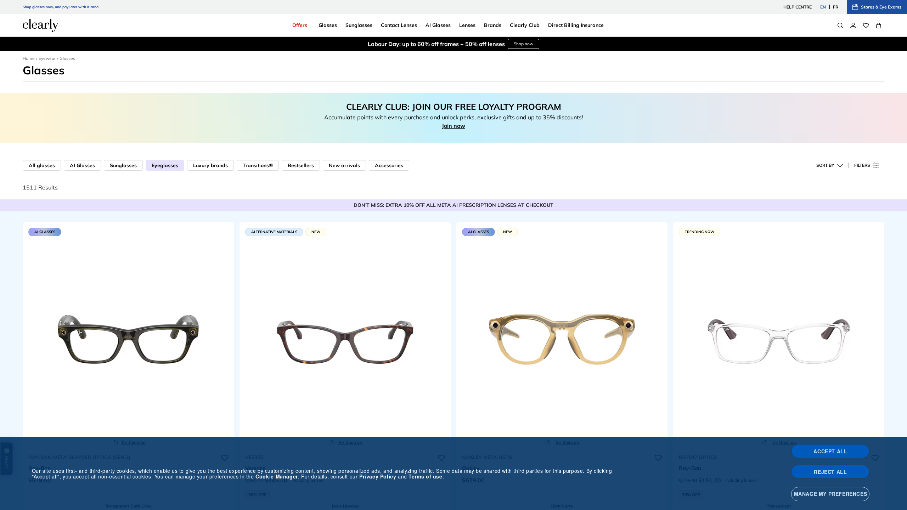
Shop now (523, 43)
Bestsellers (301, 165)
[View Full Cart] (878, 25)
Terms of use (425, 476)
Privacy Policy (377, 476)
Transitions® (258, 165)
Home (29, 58)
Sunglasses (123, 165)
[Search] (840, 25)
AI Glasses (82, 165)
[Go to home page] (40, 25)
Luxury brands (210, 165)
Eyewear (47, 58)
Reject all (830, 471)
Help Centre (797, 7)
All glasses (42, 165)
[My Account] (853, 25)
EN (823, 7)
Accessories (389, 165)
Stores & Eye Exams (881, 7)
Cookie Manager (276, 476)
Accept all (830, 451)
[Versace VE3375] (345, 336)
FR (835, 7)
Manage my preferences (830, 493)
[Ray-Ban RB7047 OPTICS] (779, 336)
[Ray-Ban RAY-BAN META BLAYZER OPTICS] (128, 336)
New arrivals (344, 165)
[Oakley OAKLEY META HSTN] (562, 336)
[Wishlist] (866, 25)
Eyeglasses (165, 165)
